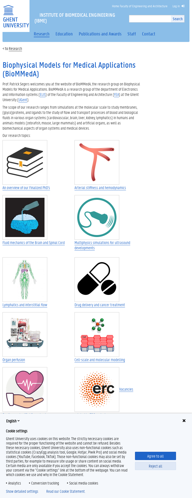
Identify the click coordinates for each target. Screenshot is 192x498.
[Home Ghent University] (16, 13)
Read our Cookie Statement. (65, 491)
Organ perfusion (13, 359)
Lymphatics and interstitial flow (24, 304)
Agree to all (155, 456)
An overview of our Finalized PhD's (26, 187)
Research (15, 48)
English (11, 420)
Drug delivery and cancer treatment (99, 304)
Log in (176, 6)
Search (177, 18)
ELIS (43, 94)
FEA (116, 94)
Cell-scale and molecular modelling (99, 359)
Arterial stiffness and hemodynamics (100, 187)
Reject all (155, 466)
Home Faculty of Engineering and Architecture (140, 6)
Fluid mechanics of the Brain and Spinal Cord (33, 242)
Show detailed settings (22, 491)
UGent (22, 99)
